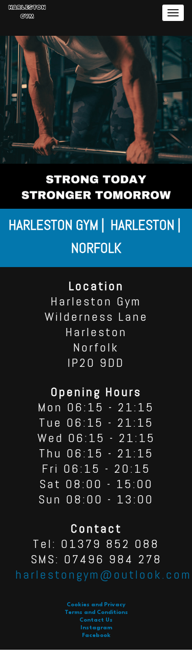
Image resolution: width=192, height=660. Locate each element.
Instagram (96, 628)
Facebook (96, 636)
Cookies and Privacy (96, 605)
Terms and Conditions (96, 612)
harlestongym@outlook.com (103, 574)
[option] (96, 238)
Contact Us (96, 620)
